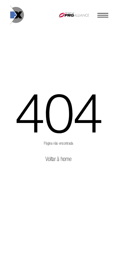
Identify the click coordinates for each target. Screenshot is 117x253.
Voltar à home (58, 159)
